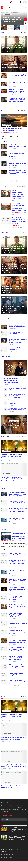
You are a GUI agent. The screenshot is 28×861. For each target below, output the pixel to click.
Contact (17, 849)
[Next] (15, 181)
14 (18, 175)
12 (18, 167)
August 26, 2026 (12, 661)
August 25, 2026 (16, 227)
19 (18, 79)
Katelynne (15, 198)
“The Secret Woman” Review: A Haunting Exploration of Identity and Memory (17, 606)
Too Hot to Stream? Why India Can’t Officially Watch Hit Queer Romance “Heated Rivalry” (18, 341)
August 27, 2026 (5, 741)
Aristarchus (16, 225)
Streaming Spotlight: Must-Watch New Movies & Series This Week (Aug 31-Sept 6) (12, 19)
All (22, 32)
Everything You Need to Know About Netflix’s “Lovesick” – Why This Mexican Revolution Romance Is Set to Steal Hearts (13, 66)
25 (13, 214)
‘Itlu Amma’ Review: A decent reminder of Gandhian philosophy (11, 380)
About (2, 849)
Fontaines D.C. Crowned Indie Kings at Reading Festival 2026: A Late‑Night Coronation (11, 456)
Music (24, 696)
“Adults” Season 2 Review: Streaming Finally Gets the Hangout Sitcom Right (18, 623)
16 (18, 94)
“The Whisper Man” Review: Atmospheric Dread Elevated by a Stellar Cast (17, 632)
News (25, 32)
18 (18, 158)
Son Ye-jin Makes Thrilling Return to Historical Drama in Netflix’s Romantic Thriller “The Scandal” (12, 47)
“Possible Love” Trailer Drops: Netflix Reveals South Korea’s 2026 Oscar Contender (17, 163)
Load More (14, 691)
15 (18, 86)
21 (11, 312)
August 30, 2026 (6, 69)
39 (11, 69)
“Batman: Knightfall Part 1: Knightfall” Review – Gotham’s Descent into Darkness (16, 666)
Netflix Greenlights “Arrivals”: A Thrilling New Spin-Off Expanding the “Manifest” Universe (17, 91)
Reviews (24, 488)
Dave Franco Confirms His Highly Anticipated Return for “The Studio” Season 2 (18, 75)
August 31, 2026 (6, 51)
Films (22, 110)
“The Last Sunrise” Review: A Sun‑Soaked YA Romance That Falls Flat (18, 682)
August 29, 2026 (12, 94)
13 (16, 132)
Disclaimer (3, 851)
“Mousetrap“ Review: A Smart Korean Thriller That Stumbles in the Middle (17, 589)
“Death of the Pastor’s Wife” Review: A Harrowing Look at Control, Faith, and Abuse (16, 658)
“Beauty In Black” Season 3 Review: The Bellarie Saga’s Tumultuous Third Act (17, 581)
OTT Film (19, 186)
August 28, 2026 (12, 175)
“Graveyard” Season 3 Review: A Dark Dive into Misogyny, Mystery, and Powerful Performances (13, 308)
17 (11, 51)
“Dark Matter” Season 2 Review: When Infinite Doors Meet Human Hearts (17, 520)
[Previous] (12, 181)
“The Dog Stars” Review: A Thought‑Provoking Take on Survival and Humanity (16, 615)
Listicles (24, 747)
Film (25, 110)
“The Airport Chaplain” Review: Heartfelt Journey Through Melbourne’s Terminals (16, 649)
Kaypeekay (4, 132)
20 (19, 430)
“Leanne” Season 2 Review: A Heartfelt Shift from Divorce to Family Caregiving (16, 598)
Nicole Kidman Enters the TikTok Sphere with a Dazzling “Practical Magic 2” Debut (17, 172)
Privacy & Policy (9, 849)
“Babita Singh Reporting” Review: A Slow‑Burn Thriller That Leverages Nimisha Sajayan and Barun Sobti (19, 207)
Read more (5, 141)
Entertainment (7, 14)
